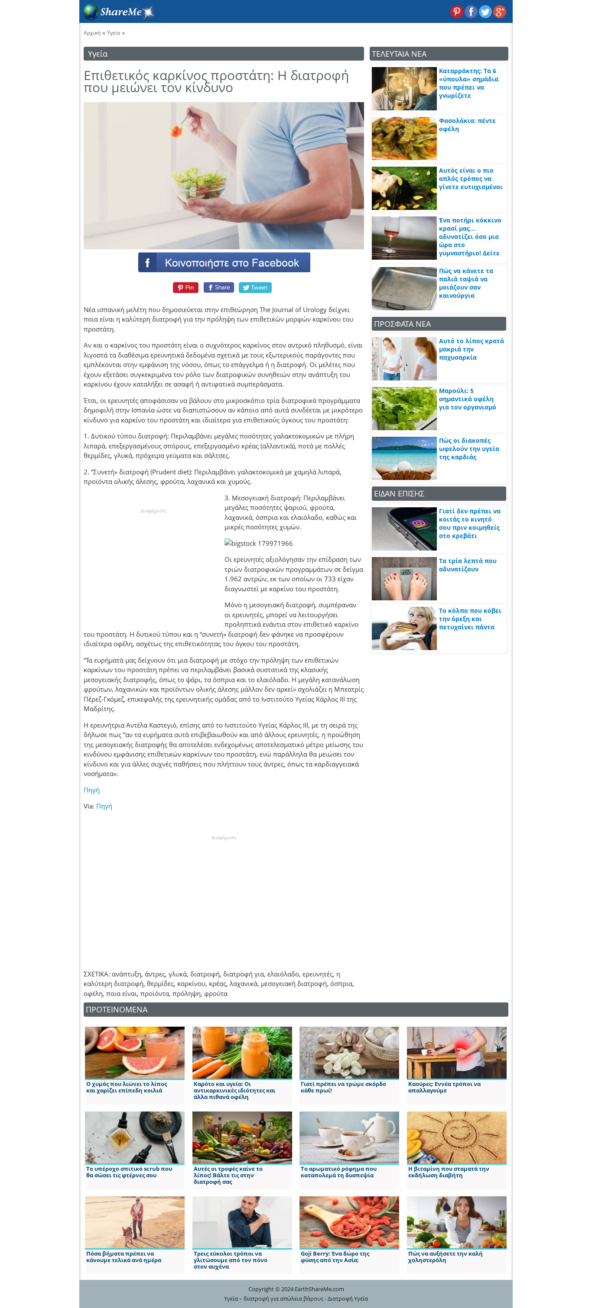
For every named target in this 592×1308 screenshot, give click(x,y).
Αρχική (92, 32)
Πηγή (92, 790)
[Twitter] (256, 287)
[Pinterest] (184, 287)
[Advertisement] (153, 568)
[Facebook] (223, 261)
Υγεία (113, 32)
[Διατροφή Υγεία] (117, 17)
